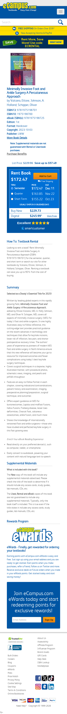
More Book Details (17, 137)
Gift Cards (42, 655)
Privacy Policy (14, 679)
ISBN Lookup (43, 662)
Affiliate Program (45, 645)
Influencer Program (46, 648)
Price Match (13, 676)
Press (10, 673)
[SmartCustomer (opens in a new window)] (33, 229)
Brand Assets (43, 652)
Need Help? (21, 705)
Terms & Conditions (17, 690)
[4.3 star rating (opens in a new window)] (41, 223)
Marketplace (43, 666)
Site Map (12, 686)
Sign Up (49, 619)
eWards (11, 669)
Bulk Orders (13, 655)
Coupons (12, 666)
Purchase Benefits (17, 153)
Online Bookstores (16, 693)
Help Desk (41, 659)
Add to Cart (45, 176)
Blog (10, 662)
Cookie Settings (15, 683)
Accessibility (42, 641)
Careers (11, 659)
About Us (41, 638)
